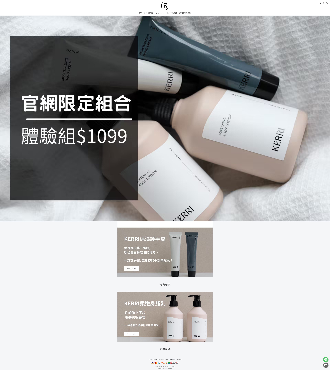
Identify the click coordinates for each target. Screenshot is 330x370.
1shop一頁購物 (166, 368)
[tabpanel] (165, 118)
